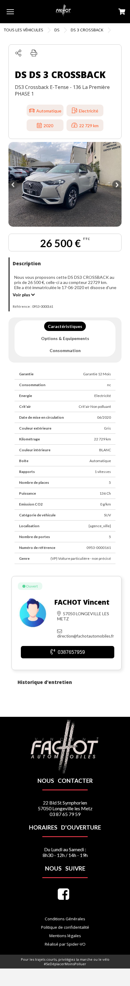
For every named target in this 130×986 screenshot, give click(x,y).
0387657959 (71, 652)
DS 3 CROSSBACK (87, 30)
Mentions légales (65, 935)
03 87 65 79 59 (65, 814)
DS (57, 30)
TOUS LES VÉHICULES (23, 30)
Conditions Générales (65, 918)
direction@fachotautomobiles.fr (85, 636)
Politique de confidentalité (65, 927)
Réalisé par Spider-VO (65, 944)
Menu (10, 11)
